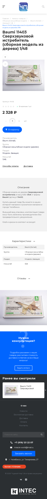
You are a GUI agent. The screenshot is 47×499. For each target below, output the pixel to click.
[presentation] (45, 390)
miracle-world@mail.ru (23, 447)
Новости (23, 411)
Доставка (28, 166)
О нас (23, 405)
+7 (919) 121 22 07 (24, 442)
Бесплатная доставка (23, 415)
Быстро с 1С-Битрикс (13, 466)
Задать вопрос (23, 368)
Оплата (23, 422)
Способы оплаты (11, 166)
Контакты (23, 425)
